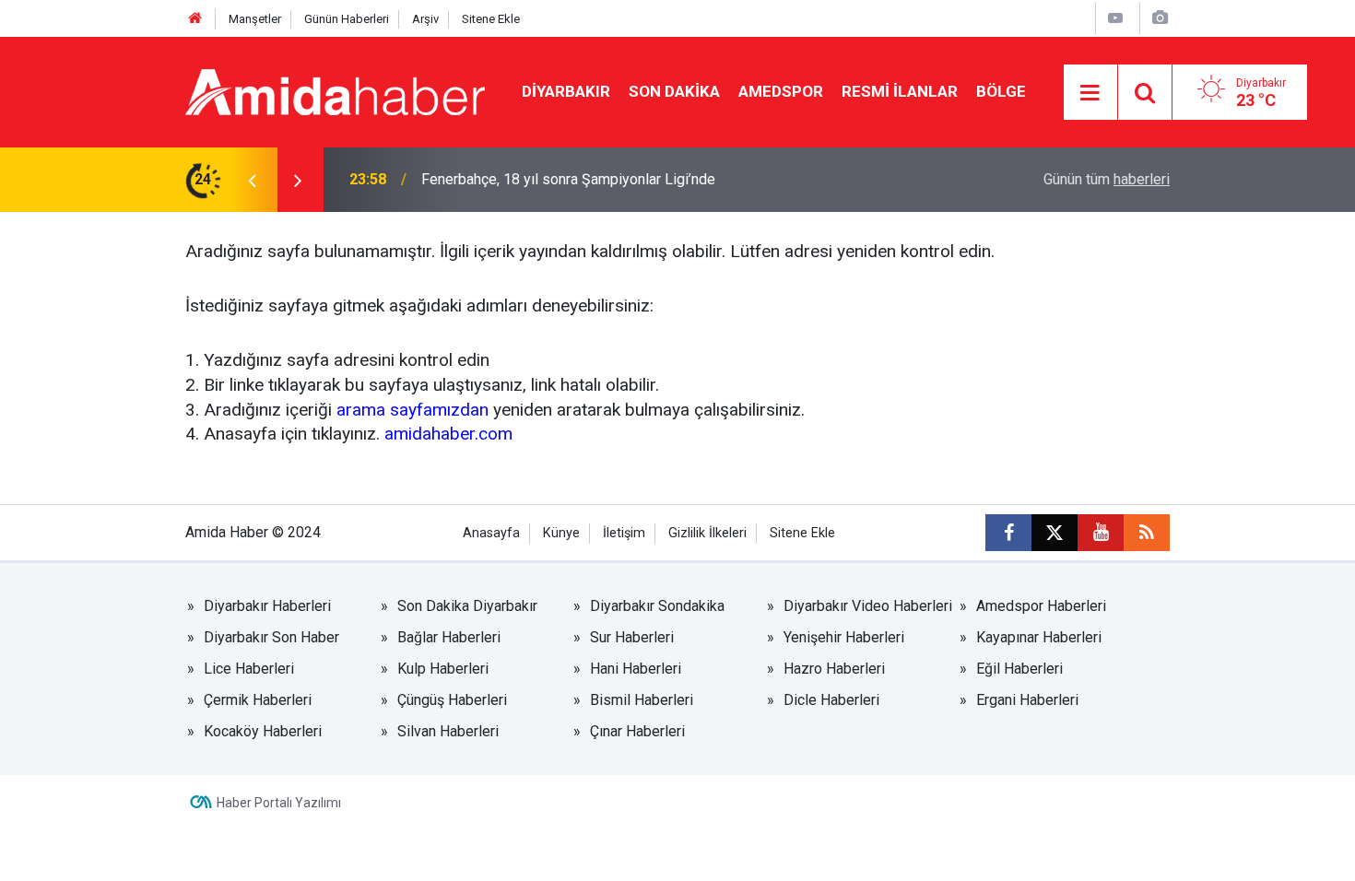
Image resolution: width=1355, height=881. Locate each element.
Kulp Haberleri (443, 668)
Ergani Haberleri (1027, 700)
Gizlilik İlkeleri (707, 533)
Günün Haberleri (346, 19)
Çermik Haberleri (258, 700)
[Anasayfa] (195, 19)
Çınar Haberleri (637, 731)
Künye (561, 533)
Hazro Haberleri (834, 668)
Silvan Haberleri (448, 731)
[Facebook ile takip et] (1008, 532)
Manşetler (255, 19)
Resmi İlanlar (900, 91)
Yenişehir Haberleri (844, 637)
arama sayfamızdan (412, 409)
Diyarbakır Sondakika (657, 606)
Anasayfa (491, 533)
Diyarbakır (566, 91)
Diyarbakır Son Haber (271, 637)
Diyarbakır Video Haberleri (868, 606)
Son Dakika (674, 91)
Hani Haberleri (635, 668)
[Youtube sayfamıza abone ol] (1101, 532)
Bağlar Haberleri (449, 637)
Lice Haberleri (249, 668)
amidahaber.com (448, 433)
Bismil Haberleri (641, 700)
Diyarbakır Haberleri (267, 606)
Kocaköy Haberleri (263, 731)
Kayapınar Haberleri (1039, 637)
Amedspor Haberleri (1041, 606)
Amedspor (780, 91)
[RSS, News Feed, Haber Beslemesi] (1147, 532)
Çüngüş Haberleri (452, 700)
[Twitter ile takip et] (1054, 532)
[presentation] (252, 180)
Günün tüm (1106, 179)
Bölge (1001, 91)
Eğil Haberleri (1019, 668)
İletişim (624, 533)
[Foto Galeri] (1159, 18)
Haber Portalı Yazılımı (279, 802)
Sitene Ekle (491, 19)
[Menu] (1090, 93)
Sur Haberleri (632, 637)
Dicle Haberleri (831, 700)
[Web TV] (1115, 18)
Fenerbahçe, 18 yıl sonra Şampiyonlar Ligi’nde (568, 179)
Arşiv (425, 19)
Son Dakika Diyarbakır (467, 606)
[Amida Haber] (335, 91)
